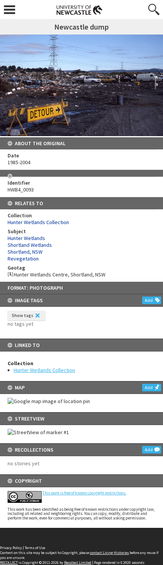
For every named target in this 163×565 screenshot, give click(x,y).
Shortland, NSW (25, 251)
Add (149, 300)
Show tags (22, 315)
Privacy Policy (11, 547)
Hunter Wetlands (26, 238)
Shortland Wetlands (30, 245)
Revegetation (23, 258)
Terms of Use (35, 547)
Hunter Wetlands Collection (44, 370)
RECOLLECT (9, 562)
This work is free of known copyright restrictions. (84, 493)
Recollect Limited (77, 562)
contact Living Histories (109, 552)
